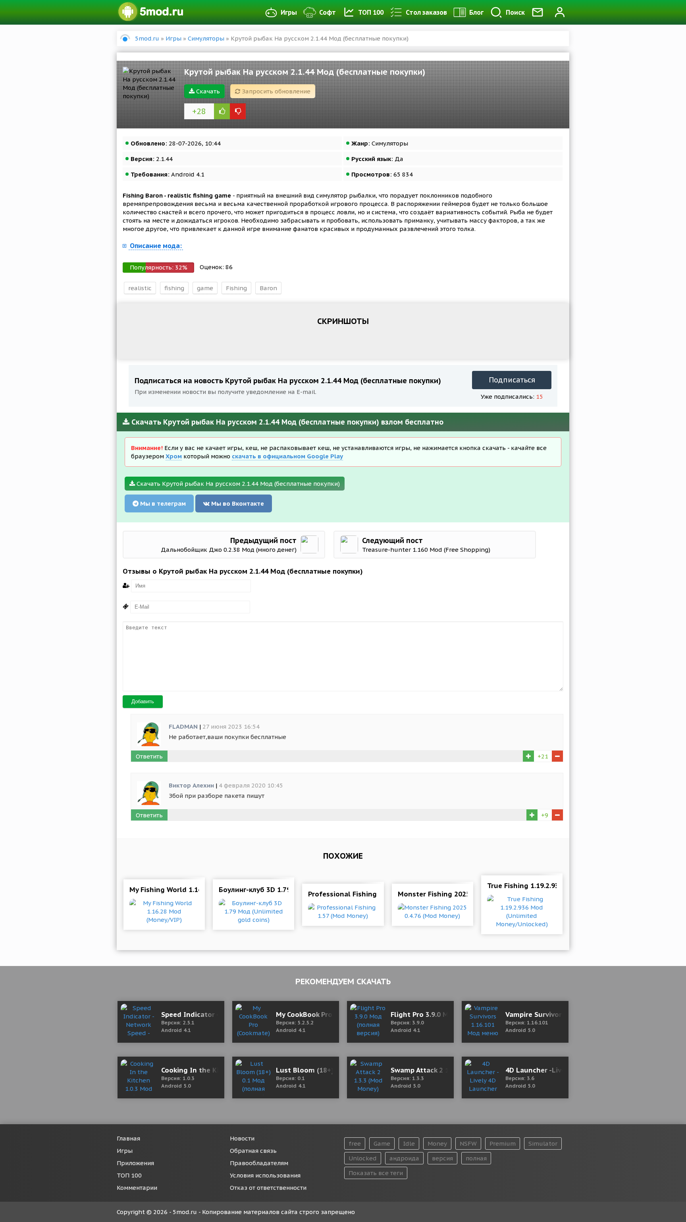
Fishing (236, 288)
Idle (409, 1143)
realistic (140, 288)
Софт (327, 12)
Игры (289, 12)
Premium (502, 1143)
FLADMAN (183, 726)
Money (437, 1143)
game (205, 288)
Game (382, 1143)
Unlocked (363, 1158)
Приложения (135, 1163)
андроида (404, 1158)
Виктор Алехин (191, 785)
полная (476, 1158)
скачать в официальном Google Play (287, 456)
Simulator (542, 1143)
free (355, 1143)
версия (442, 1158)
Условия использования (265, 1175)
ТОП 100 (370, 12)
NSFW (468, 1143)
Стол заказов (426, 12)
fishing (174, 288)
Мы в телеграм (162, 503)
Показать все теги (376, 1173)
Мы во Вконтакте (237, 503)
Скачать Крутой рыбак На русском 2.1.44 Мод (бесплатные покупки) (237, 483)
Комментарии (137, 1187)
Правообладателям (259, 1163)
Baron (268, 288)
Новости (242, 1138)
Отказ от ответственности (268, 1187)
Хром (174, 456)
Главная (128, 1138)
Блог (476, 12)
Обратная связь (253, 1150)
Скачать (207, 91)
